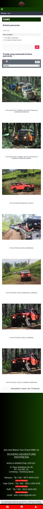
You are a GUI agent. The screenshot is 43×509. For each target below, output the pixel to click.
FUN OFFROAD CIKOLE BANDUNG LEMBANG (21, 293)
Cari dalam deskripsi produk (12, 40)
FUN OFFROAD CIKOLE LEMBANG (22, 337)
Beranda (3, 13)
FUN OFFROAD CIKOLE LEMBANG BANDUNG (21, 382)
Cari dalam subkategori (11, 38)
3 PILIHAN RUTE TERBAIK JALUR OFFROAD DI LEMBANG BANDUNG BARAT (21, 157)
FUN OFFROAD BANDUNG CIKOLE (21, 203)
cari (9, 13)
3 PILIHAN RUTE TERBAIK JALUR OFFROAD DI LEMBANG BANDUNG (21, 111)
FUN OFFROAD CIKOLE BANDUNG (21, 248)
